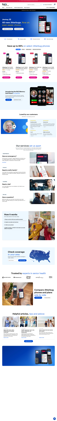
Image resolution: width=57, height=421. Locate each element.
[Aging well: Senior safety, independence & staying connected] (10, 321)
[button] (8, 63)
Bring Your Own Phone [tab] (37, 49)
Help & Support (27, 7)
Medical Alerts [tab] (28, 49)
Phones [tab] (23, 49)
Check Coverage (22, 260)
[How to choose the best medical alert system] (46, 321)
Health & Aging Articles (18, 7)
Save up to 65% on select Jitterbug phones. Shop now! (29, 0)
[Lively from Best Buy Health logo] (5, 4)
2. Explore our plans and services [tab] (11, 222)
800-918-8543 (52, 7)
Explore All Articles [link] (28, 341)
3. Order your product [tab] (9, 224)
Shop (3, 7)
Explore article (6, 337)
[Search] (41, 5)
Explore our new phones (8, 28)
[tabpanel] (28, 65)
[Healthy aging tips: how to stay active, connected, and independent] (28, 321)
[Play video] (14, 126)
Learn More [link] (4, 162)
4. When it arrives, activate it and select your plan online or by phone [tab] (14, 228)
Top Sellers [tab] (18, 49)
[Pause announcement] (54, 1)
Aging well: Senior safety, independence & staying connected (9, 331)
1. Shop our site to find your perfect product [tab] (13, 219)
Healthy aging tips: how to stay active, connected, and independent (27, 331)
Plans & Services (9, 7)
